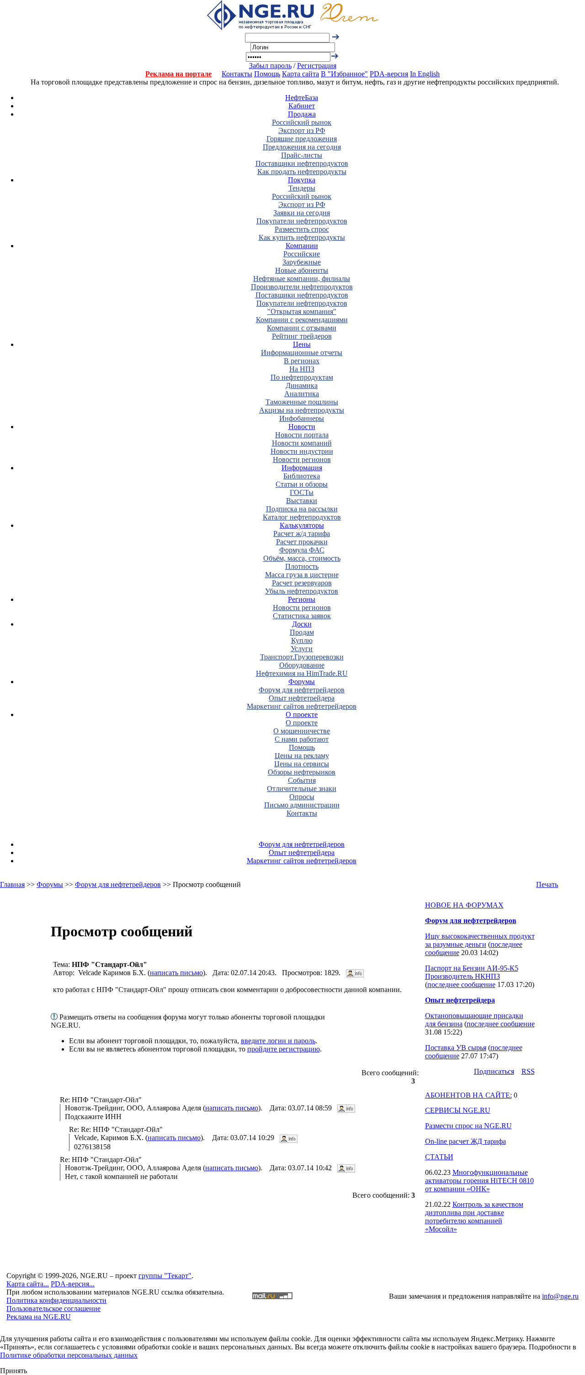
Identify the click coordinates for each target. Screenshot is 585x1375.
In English (425, 74)
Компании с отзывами (301, 328)
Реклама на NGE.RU (38, 1317)
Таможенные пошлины (302, 402)
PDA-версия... (73, 1284)
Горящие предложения (301, 139)
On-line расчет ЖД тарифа (465, 1141)
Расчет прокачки (302, 542)
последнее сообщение (461, 984)
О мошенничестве (301, 731)
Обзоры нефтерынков (301, 772)
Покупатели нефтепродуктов (301, 221)
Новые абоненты (301, 270)
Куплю (302, 640)
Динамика (302, 385)
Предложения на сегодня (302, 147)
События (302, 780)
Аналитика (301, 394)
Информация (302, 468)
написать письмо (176, 973)
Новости (301, 426)
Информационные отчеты (301, 352)
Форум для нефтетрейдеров (302, 690)
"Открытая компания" (301, 311)
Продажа (302, 114)
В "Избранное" (344, 74)
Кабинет (301, 106)
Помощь (267, 74)
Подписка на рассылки (302, 509)
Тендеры (301, 188)
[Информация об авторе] (355, 973)
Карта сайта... (27, 1284)
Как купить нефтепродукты (302, 237)
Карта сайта (300, 74)
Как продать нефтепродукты (301, 171)
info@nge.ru (560, 1296)
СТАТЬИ (439, 1157)
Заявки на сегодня (301, 213)
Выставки (301, 500)
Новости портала (302, 435)
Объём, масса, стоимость (301, 558)
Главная (12, 884)
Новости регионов (302, 459)
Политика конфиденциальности (56, 1300)
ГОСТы (302, 492)
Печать (547, 884)
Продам (302, 632)
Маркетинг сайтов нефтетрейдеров (301, 706)
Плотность (302, 566)
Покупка (301, 180)
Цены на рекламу (302, 755)
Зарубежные (301, 262)
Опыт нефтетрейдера (302, 698)
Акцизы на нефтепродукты (301, 410)
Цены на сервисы (301, 764)
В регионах (301, 361)
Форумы (301, 681)
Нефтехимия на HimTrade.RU (302, 673)
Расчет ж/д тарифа (301, 533)
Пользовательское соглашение (53, 1308)
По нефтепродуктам (302, 377)
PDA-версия (389, 74)
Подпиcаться (494, 1071)
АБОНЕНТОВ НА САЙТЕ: (468, 1095)
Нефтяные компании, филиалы (301, 278)
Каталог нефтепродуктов (302, 517)
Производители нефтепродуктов (302, 287)
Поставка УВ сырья (455, 1047)
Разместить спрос (302, 229)
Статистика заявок (302, 616)
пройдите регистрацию (283, 1049)
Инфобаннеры (301, 418)
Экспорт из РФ (301, 130)
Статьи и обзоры (302, 484)
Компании (302, 246)
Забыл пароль (270, 65)
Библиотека (301, 476)
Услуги (302, 649)
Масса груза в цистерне (302, 575)
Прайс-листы (301, 155)
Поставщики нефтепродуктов (301, 163)
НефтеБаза (301, 97)
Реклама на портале (178, 74)
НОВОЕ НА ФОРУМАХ (464, 905)
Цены (302, 344)
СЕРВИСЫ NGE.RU (457, 1110)
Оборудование (301, 665)
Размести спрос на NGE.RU (468, 1126)
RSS (528, 1071)
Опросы (301, 797)
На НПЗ (301, 369)
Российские (301, 254)
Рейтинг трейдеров (302, 336)
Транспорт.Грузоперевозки (302, 657)
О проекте (302, 714)
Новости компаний (302, 443)
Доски (302, 624)
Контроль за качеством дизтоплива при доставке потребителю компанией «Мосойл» (474, 1216)
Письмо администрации (302, 805)
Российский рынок (301, 122)
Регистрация (316, 65)
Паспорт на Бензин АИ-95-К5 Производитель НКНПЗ (471, 972)
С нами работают (302, 739)
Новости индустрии (302, 451)
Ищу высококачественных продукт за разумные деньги (480, 940)
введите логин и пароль (278, 1041)
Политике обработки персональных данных (69, 1355)
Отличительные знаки (301, 788)
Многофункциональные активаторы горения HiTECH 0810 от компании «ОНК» (479, 1180)
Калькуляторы (302, 525)
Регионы (301, 599)
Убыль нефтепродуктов (301, 591)
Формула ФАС (301, 550)
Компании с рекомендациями (302, 320)
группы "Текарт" (164, 1275)
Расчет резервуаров (302, 583)
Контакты (237, 74)
